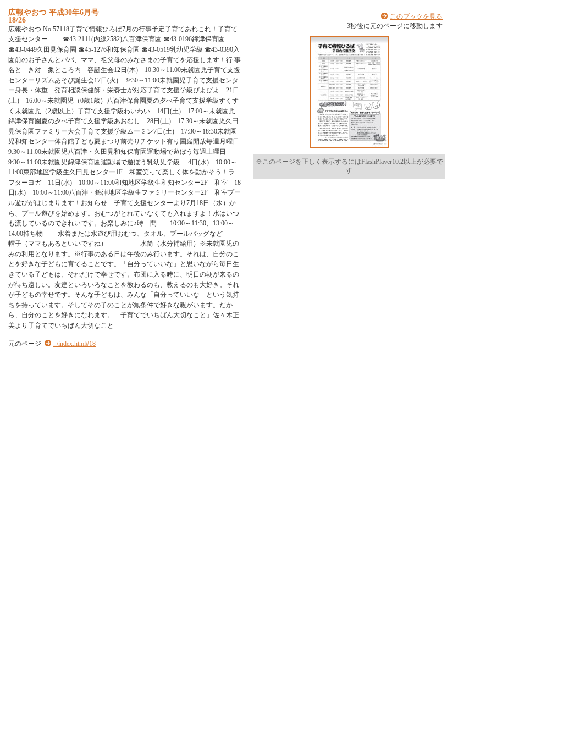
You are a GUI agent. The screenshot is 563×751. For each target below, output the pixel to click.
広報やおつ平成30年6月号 (53, 12)
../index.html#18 (74, 343)
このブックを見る (416, 16)
